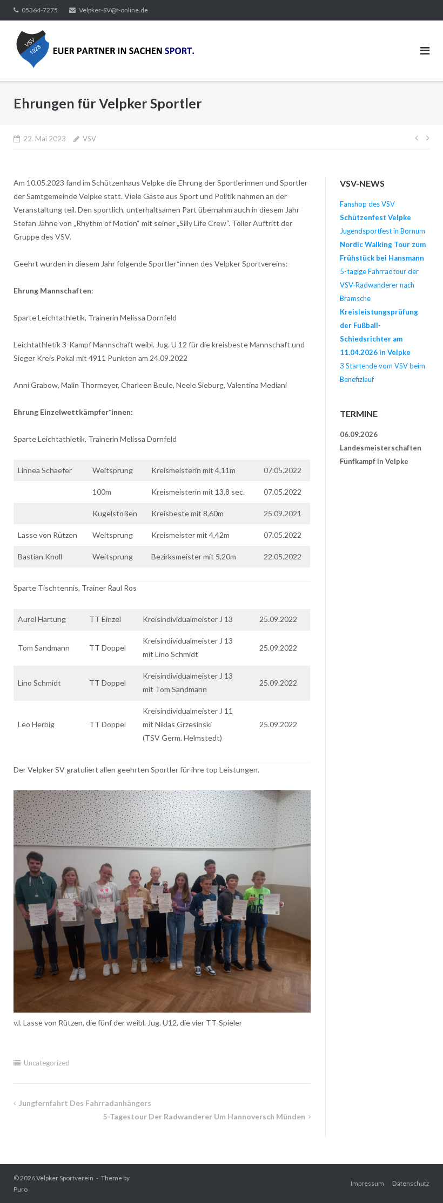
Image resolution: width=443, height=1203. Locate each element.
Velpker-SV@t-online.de (113, 10)
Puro (21, 1189)
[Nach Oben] (416, 1177)
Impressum (367, 1183)
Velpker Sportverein (64, 1178)
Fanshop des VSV (367, 204)
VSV (89, 138)
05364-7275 (40, 10)
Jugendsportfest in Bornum (382, 231)
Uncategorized (47, 1062)
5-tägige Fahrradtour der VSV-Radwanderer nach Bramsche (379, 285)
